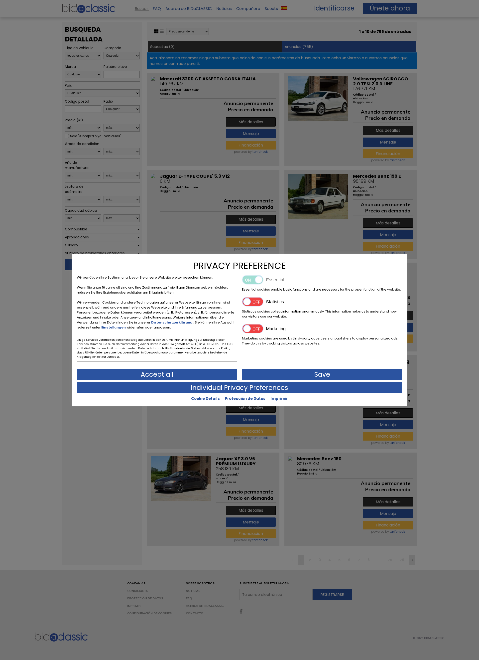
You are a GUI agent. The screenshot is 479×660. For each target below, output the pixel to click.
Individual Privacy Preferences (239, 387)
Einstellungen (113, 327)
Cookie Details (205, 398)
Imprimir (279, 398)
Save (322, 374)
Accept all (157, 374)
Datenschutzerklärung (172, 322)
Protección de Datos (245, 398)
